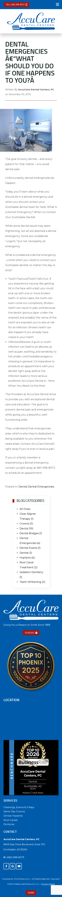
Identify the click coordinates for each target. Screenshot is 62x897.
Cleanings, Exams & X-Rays (18, 807)
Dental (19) (26, 528)
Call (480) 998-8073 (15, 4)
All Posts (25, 509)
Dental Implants (13, 815)
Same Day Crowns (14, 811)
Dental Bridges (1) (31, 533)
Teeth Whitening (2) (32, 581)
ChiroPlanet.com (21, 879)
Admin (31, 892)
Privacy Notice (48, 884)
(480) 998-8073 (15, 857)
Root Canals (10, 820)
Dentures (8, 824)
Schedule (29, 632)
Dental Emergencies (41, 486)
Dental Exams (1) (30, 547)
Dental (23, 486)
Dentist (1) (26, 552)
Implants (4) (27, 557)
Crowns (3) (26, 523)
